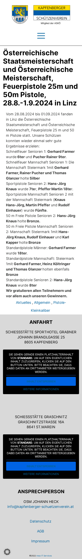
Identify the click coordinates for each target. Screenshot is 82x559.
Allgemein (42, 302)
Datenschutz (40, 521)
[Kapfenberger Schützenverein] (41, 15)
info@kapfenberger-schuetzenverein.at (40, 507)
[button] (7, 552)
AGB (40, 531)
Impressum (40, 541)
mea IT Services (44, 555)
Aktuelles (23, 302)
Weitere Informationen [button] (41, 389)
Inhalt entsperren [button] (41, 381)
